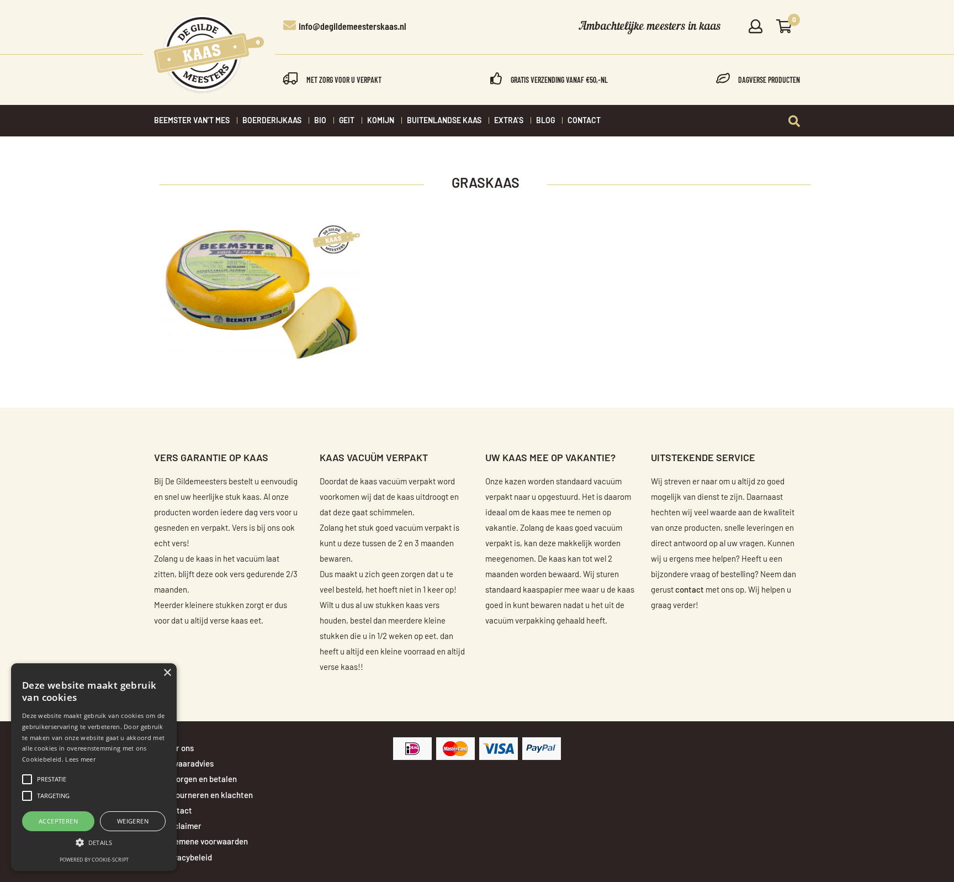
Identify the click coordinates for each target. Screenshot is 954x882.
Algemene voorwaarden (205, 842)
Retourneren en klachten (208, 795)
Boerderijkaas (271, 121)
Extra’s (508, 121)
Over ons (178, 748)
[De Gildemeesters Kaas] (209, 54)
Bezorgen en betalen (200, 779)
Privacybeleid (187, 858)
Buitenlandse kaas (444, 121)
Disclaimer (182, 826)
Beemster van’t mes (192, 121)
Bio (320, 121)
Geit (346, 121)
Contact (584, 121)
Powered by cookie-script (94, 859)
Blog (545, 121)
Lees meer (80, 759)
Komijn (380, 121)
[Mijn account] (755, 27)
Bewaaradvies (188, 764)
